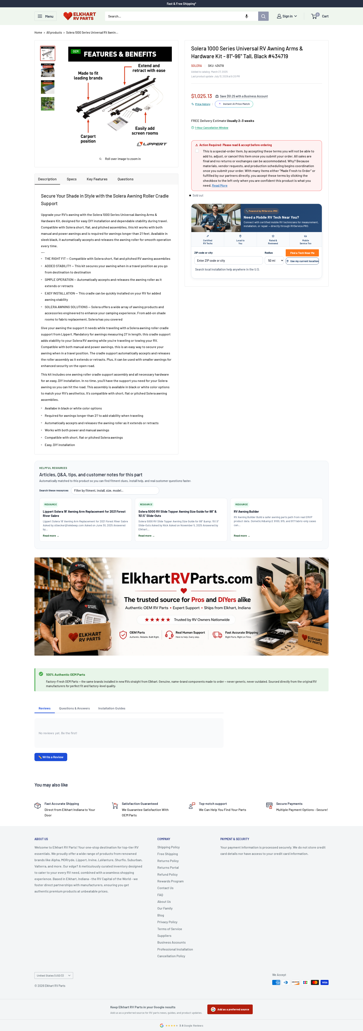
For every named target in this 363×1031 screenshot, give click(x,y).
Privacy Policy (167, 922)
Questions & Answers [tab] (74, 708)
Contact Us (165, 888)
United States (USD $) (50, 975)
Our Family (165, 908)
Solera (196, 65)
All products (54, 32)
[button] (246, 16)
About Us (164, 901)
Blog (160, 915)
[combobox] (181, 16)
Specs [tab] (72, 179)
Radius (269, 252)
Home (38, 32)
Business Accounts (171, 942)
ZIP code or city (203, 252)
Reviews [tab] (45, 708)
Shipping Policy (168, 847)
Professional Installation (175, 949)
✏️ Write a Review (50, 757)
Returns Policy (168, 861)
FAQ (160, 895)
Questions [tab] (126, 179)
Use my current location (304, 261)
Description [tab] (47, 179)
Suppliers (164, 935)
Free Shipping (167, 854)
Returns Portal (168, 867)
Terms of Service (169, 929)
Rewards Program (170, 881)
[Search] (263, 16)
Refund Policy (167, 874)
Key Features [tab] (97, 179)
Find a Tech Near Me (302, 253)
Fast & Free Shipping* (181, 3)
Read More (220, 185)
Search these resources (53, 490)
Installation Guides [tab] (111, 708)
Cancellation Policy (171, 956)
